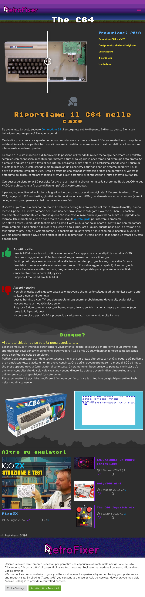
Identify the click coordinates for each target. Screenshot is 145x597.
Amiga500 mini (109, 483)
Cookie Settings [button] (15, 588)
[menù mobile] (139, 9)
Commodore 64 (51, 129)
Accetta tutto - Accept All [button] (45, 588)
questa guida (82, 219)
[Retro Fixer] (21, 9)
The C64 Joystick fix (116, 507)
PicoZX (10, 513)
